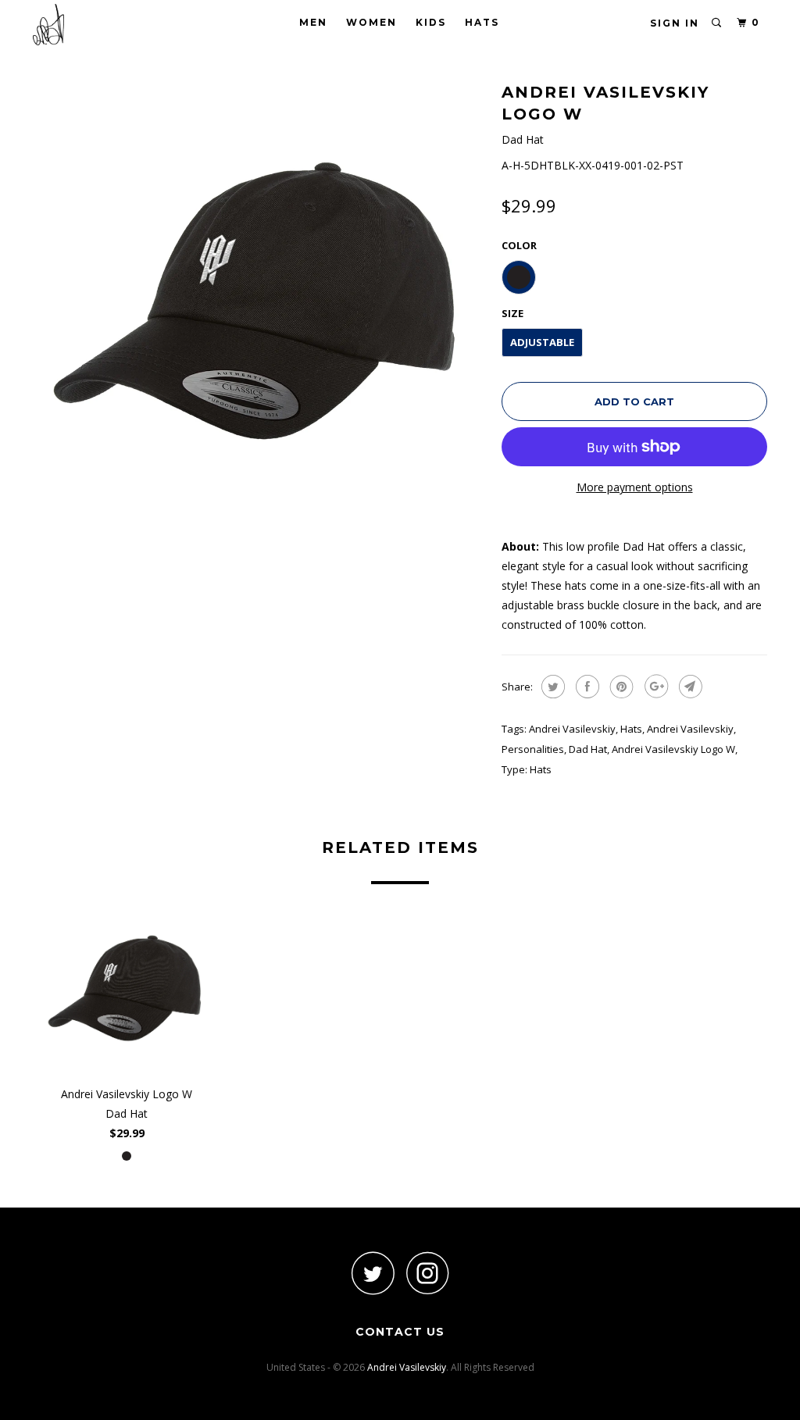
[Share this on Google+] (654, 686)
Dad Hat (588, 749)
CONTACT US (400, 1332)
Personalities (533, 749)
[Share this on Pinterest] (620, 686)
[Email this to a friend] (688, 686)
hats (631, 729)
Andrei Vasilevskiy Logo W (673, 749)
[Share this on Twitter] (551, 686)
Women (371, 22)
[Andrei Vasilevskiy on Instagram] (427, 1272)
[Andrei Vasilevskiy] (95, 24)
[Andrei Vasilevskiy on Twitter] (372, 1272)
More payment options (635, 487)
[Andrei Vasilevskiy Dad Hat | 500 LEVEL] (259, 304)
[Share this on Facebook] (585, 686)
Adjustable (542, 342)
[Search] (717, 23)
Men (313, 22)
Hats (482, 22)
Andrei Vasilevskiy (572, 729)
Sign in (674, 23)
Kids (431, 22)
